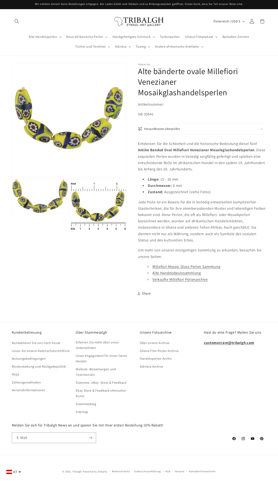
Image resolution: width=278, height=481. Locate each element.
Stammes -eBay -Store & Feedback (101, 382)
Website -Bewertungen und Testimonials (96, 372)
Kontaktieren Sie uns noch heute (36, 343)
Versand (179, 471)
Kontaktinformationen (202, 471)
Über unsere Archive (155, 343)
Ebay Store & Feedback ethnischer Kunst (101, 393)
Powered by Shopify (95, 471)
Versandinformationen (28, 390)
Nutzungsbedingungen (29, 358)
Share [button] (146, 293)
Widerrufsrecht (121, 471)
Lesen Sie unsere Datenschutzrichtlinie (41, 351)
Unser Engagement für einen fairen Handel (101, 358)
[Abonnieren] (90, 437)
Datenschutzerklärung (147, 471)
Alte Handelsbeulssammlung (176, 272)
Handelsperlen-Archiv (156, 358)
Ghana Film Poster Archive (159, 351)
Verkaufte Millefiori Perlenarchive (180, 279)
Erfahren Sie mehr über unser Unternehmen (97, 345)
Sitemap (82, 412)
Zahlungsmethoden (26, 382)
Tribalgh (77, 471)
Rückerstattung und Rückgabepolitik (39, 366)
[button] (17, 21)
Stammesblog (86, 404)
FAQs (15, 374)
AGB (167, 471)
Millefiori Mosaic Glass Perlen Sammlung (186, 266)
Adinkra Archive (151, 366)
